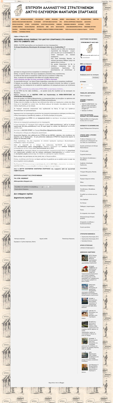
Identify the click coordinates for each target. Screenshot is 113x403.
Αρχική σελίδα (43, 238)
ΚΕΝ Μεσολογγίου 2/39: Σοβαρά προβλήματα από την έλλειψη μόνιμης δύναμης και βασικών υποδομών (90, 357)
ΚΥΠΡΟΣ (88, 24)
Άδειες (82, 182)
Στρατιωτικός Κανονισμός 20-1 (90, 236)
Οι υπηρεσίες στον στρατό (87, 213)
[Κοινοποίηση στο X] (48, 187)
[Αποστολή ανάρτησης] (42, 186)
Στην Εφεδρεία (84, 199)
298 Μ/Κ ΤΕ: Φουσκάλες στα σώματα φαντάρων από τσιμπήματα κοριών (90, 314)
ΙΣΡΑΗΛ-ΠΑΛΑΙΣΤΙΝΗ (17, 24)
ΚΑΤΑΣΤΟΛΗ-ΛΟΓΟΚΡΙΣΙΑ (47, 24)
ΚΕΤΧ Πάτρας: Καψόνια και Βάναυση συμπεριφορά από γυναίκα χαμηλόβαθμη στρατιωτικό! (89, 259)
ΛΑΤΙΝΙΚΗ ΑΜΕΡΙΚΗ (17, 26)
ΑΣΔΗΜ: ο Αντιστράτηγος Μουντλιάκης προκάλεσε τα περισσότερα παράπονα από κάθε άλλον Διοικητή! (89, 303)
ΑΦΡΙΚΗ (47, 19)
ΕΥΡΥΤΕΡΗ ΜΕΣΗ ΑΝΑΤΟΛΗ (50, 21)
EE (13, 19)
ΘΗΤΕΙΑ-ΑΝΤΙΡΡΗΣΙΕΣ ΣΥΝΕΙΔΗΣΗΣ (73, 21)
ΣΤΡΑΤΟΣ (91, 29)
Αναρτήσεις (85, 84)
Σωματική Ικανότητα (85, 154)
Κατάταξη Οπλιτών (87, 241)
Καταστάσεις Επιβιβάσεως (87, 185)
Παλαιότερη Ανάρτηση (68, 238)
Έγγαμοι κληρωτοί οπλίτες (87, 178)
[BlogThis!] (47, 187)
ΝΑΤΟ (52, 26)
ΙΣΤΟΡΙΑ (27, 24)
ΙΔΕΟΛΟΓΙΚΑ (87, 21)
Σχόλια (84, 87)
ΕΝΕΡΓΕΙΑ (96, 19)
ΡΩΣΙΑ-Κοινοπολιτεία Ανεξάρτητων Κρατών (76, 29)
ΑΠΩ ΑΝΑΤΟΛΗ (39, 19)
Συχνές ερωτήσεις (85, 227)
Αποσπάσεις (83, 168)
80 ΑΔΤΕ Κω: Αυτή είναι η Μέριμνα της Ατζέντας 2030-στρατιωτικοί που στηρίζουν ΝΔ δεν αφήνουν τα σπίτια (90, 326)
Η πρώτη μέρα (84, 151)
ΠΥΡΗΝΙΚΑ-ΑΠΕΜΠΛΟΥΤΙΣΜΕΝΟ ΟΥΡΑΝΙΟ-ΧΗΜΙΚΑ (50, 29)
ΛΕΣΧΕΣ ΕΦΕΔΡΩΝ (30, 26)
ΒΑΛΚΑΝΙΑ (55, 19)
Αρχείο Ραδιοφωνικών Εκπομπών (89, 128)
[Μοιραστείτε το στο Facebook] (50, 187)
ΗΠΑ (61, 21)
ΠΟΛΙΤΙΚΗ (14, 29)
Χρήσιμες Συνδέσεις (87, 110)
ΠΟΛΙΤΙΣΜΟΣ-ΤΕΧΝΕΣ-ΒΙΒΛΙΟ (27, 29)
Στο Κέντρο (83, 203)
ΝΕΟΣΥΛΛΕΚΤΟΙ (60, 26)
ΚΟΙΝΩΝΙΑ (59, 24)
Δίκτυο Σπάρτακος (70, 19)
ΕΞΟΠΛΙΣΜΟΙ (37, 21)
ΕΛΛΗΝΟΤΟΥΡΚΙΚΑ (86, 19)
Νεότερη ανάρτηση (19, 238)
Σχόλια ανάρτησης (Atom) (28, 241)
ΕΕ (78, 19)
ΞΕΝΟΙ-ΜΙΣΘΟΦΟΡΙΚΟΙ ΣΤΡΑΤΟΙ (74, 26)
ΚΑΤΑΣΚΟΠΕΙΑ (35, 24)
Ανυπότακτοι (83, 175)
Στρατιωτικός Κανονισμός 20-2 (90, 239)
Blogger (62, 382)
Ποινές (82, 209)
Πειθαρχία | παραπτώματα (87, 206)
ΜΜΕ (47, 26)
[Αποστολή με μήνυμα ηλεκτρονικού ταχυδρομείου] (45, 187)
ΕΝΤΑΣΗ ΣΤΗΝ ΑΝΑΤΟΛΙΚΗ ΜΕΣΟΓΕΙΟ (22, 21)
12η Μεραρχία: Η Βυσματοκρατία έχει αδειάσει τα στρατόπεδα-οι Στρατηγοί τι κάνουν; (90, 368)
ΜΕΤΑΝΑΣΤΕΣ (40, 26)
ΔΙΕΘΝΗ (62, 19)
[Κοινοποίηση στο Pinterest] (52, 187)
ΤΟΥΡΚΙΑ (14, 31)
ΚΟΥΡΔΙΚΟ (81, 24)
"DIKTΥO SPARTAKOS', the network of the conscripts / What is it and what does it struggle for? (89, 106)
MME (17, 19)
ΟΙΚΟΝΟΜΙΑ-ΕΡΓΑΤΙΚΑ (90, 26)
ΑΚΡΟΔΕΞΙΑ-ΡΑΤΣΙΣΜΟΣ (27, 19)
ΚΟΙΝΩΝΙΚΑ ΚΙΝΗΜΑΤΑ (70, 24)
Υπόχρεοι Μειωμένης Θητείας (88, 171)
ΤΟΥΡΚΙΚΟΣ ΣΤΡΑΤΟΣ (24, 31)
